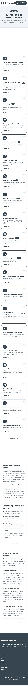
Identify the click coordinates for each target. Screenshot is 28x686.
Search (3, 658)
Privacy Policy (4, 667)
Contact (3, 665)
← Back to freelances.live (14, 623)
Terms (2, 669)
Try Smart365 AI (21, 3)
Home (2, 655)
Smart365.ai (17, 679)
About (2, 660)
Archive (3, 662)
